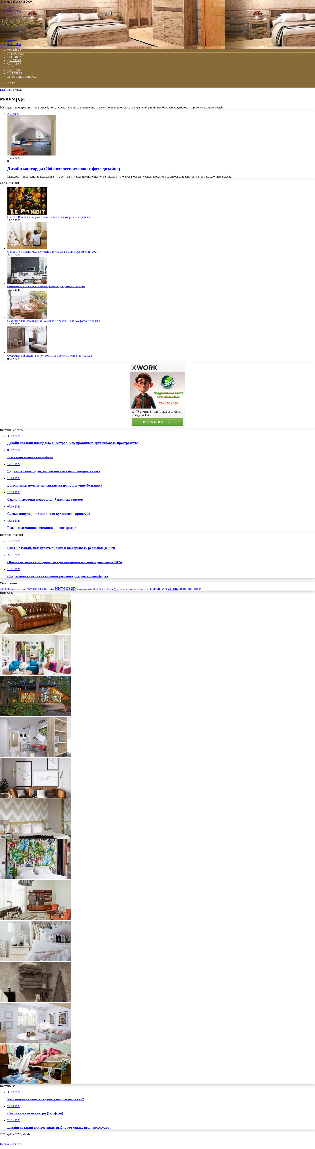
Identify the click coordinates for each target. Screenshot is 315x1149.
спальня (156, 588)
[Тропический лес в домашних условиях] (35, 878)
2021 (2, 589)
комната (95, 588)
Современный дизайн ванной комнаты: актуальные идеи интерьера (49, 355)
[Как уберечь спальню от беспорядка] (35, 1082)
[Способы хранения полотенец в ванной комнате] (35, 1000)
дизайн (42, 588)
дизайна (50, 589)
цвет (189, 588)
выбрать (22, 589)
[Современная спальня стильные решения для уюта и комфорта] (27, 283)
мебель (123, 589)
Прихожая (15, 53)
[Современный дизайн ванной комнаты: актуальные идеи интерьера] (27, 352)
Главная (5, 89)
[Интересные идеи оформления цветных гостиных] (35, 674)
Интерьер (14, 73)
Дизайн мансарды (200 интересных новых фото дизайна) (63, 168)
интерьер (65, 588)
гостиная (32, 588)
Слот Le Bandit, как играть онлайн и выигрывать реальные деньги (48, 217)
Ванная (13, 70)
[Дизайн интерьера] (21, 34)
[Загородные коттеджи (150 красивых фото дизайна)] (35, 715)
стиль (173, 588)
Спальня (14, 63)
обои (130, 589)
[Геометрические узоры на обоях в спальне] (35, 837)
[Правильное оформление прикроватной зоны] (35, 960)
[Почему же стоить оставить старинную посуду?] (35, 919)
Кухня (12, 66)
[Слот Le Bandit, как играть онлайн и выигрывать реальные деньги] (27, 213)
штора (197, 588)
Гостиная (15, 57)
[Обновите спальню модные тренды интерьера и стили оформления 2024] (27, 248)
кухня (114, 588)
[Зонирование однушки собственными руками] (35, 755)
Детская (14, 60)
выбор (15, 589)
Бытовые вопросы (22, 76)
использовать (83, 589)
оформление (138, 589)
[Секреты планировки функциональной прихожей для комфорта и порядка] (27, 317)
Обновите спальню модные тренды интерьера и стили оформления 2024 (52, 251)
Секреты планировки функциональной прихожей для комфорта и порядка (53, 320)
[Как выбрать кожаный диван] (35, 633)
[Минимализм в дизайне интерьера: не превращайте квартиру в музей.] (35, 796)
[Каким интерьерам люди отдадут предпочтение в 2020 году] (35, 1041)
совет (147, 589)
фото (182, 588)
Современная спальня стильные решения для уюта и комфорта (46, 286)
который (105, 589)
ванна (8, 588)
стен (164, 588)
